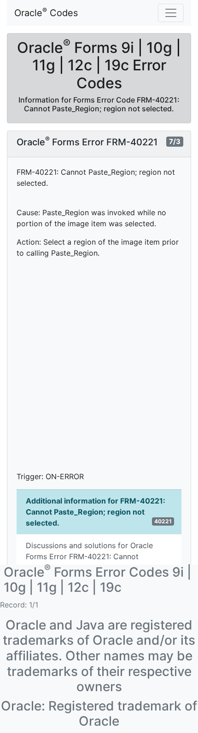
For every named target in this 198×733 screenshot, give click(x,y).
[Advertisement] (99, 365)
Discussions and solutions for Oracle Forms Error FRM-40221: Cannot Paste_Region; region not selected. (89, 556)
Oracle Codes (46, 12)
